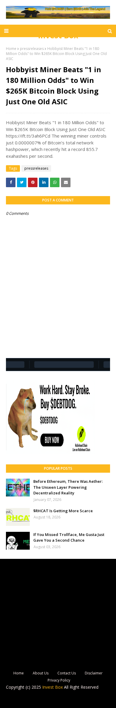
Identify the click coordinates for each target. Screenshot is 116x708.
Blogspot (53, 699)
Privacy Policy (59, 680)
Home (11, 48)
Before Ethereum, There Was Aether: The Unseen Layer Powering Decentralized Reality (68, 487)
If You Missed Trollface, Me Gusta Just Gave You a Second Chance (68, 537)
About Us (40, 673)
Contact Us (66, 673)
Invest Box (58, 35)
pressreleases (32, 48)
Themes (96, 699)
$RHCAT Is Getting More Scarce (63, 510)
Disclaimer (94, 673)
